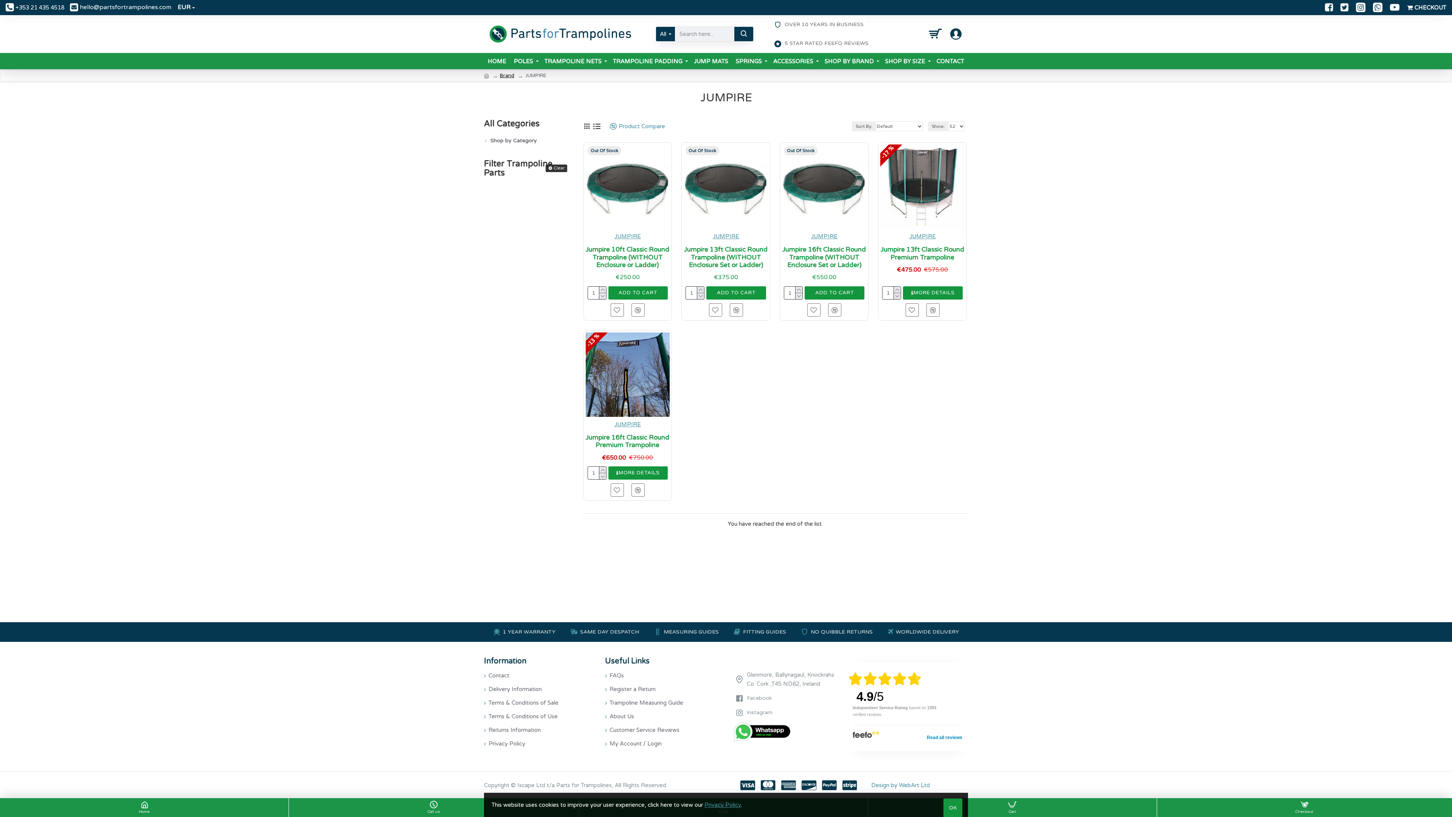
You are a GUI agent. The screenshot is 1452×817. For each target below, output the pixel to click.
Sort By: (864, 126)
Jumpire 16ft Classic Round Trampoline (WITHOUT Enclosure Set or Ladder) (824, 257)
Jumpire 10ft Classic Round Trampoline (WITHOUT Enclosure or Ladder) (627, 257)
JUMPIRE (627, 236)
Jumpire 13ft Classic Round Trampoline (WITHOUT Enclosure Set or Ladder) (726, 257)
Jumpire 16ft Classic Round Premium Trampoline (627, 441)
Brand (507, 76)
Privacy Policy (722, 804)
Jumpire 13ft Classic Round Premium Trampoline (922, 253)
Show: (938, 126)
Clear (559, 168)
